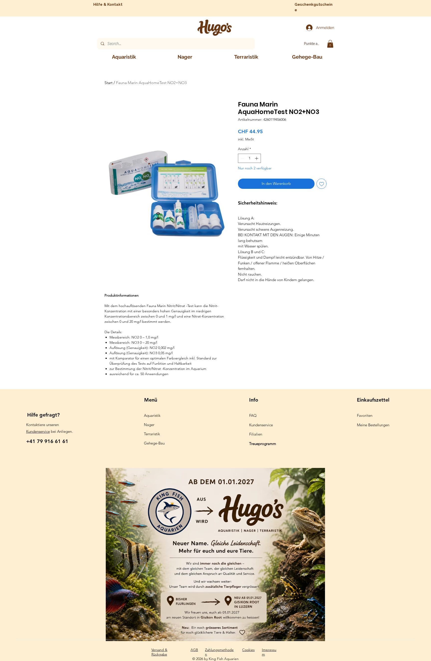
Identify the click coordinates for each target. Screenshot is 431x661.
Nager (149, 424)
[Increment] (257, 158)
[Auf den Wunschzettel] (322, 184)
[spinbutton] (249, 158)
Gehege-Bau (154, 443)
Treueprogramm (262, 443)
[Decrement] (242, 158)
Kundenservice (38, 431)
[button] (330, 44)
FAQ (253, 415)
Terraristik (152, 434)
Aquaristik (152, 415)
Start (108, 82)
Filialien (255, 434)
